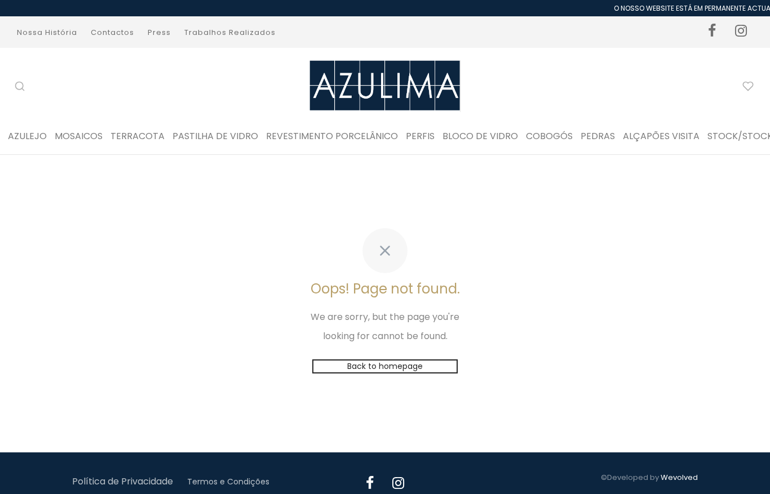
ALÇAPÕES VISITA (661, 136)
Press (159, 32)
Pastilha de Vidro (215, 136)
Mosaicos (79, 136)
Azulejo (27, 136)
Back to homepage (385, 366)
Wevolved (679, 477)
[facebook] (712, 32)
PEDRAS (598, 136)
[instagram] (741, 32)
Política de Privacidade (122, 481)
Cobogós (549, 136)
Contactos (112, 32)
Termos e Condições (228, 481)
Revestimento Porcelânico (332, 136)
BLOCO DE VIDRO (480, 136)
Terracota (137, 136)
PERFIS (420, 136)
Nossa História (47, 32)
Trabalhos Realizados (230, 32)
